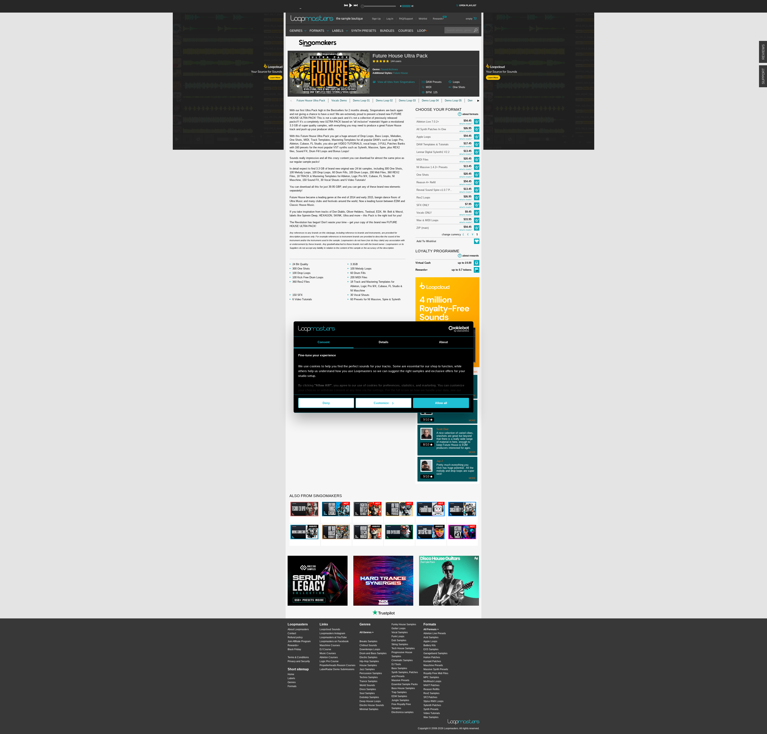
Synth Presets (363, 30)
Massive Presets (400, 680)
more (472, 420)
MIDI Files (422, 159)
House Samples (368, 665)
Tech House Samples (403, 648)
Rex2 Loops (423, 197)
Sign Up (376, 19)
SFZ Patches (430, 697)
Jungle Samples (400, 700)
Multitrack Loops (432, 681)
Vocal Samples (399, 632)
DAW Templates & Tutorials (432, 144)
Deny (326, 403)
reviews (763, 52)
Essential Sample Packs (404, 684)
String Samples (399, 644)
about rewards (470, 255)
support (763, 76)
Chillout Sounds (368, 645)
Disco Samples (368, 689)
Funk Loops (397, 636)
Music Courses (328, 653)
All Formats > (431, 629)
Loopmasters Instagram (332, 633)
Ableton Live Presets (434, 633)
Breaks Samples (368, 641)
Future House (400, 73)
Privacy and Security (299, 661)
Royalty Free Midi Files (435, 673)
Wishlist (423, 19)
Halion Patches (431, 657)
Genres (296, 30)
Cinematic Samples (402, 660)
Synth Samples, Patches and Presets (404, 674)
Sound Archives (389, 69)
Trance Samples (368, 681)
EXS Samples (430, 649)
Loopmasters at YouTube (333, 637)
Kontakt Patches (432, 661)
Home (291, 674)
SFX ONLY (422, 205)
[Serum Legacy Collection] (318, 581)
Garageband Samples (435, 653)
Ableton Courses (329, 657)
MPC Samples (431, 677)
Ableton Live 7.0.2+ (427, 121)
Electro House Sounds (372, 705)
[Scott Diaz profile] (428, 434)
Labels (337, 30)
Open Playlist (467, 5)
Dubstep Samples (369, 697)
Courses (405, 30)
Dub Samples (398, 640)
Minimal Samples (369, 709)
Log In (389, 19)
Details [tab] (383, 342)
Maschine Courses (330, 645)
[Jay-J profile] (428, 466)
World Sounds (367, 685)
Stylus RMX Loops (433, 701)
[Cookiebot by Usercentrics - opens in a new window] (451, 329)
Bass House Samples (403, 688)
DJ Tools (396, 664)
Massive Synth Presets (435, 669)
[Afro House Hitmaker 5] (336, 533)
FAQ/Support (406, 19)
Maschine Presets (433, 665)
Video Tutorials (431, 713)
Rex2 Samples (431, 693)
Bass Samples (399, 668)
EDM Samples (399, 696)
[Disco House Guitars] (449, 581)
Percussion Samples (371, 673)
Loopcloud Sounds (330, 629)
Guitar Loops (398, 628)
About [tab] (443, 342)
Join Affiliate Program (299, 641)
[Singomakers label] (318, 43)
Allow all (441, 403)
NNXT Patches (431, 685)
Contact (292, 633)
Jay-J (439, 461)
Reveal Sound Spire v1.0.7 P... (434, 189)
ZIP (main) (422, 227)
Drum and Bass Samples (373, 653)
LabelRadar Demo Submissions (337, 669)
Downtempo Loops (370, 649)
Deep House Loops (370, 701)
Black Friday (294, 649)
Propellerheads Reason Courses (337, 665)
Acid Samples (430, 637)
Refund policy (295, 637)
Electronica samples (402, 712)
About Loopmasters (298, 629)
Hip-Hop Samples (369, 661)
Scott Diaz (442, 429)
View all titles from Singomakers (396, 81)
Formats (317, 30)
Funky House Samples (403, 624)
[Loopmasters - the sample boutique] (328, 19)
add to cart (476, 121)
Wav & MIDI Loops (427, 220)
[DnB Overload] (399, 533)
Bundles (387, 30)
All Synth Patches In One (431, 129)
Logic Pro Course (329, 661)
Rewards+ (438, 19)
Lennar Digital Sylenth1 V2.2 (432, 152)
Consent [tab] (324, 342)
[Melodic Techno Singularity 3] (462, 510)
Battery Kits (429, 645)
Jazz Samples (367, 669)
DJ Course (325, 649)
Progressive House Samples (401, 654)
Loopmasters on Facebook (334, 641)
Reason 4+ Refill (426, 182)
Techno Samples (369, 677)
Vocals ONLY (424, 212)
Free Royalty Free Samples (401, 706)
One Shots (422, 174)
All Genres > (367, 632)
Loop (422, 30)
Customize (381, 403)
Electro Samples (368, 657)
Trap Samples (399, 692)
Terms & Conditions (298, 657)
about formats (470, 114)
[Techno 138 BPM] (304, 510)
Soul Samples (367, 693)
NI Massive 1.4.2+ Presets (432, 167)
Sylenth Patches (432, 705)
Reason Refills (431, 689)
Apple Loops (423, 136)
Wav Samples (430, 717)
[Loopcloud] (142, 82)
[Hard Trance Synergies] (383, 581)
